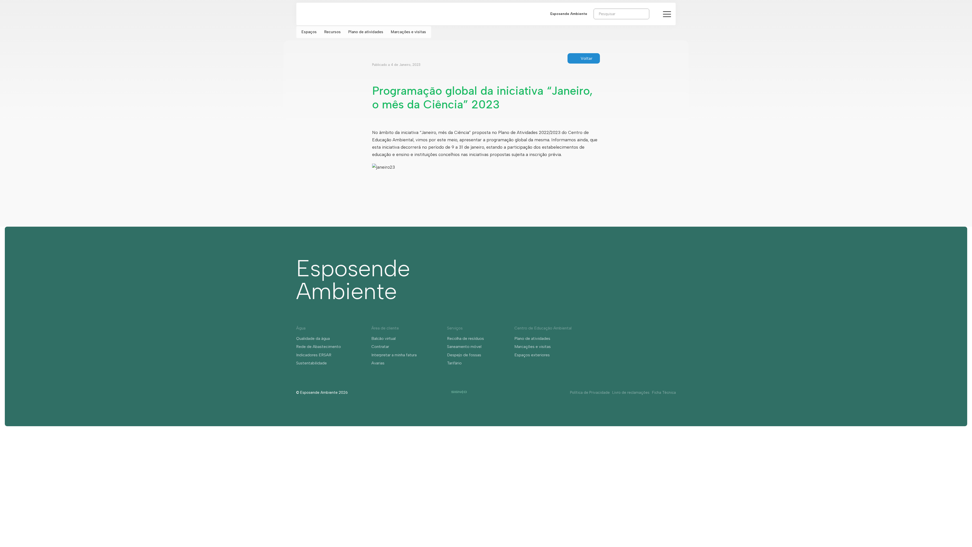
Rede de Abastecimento (318, 346)
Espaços (309, 32)
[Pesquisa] (653, 14)
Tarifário (454, 363)
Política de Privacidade (590, 392)
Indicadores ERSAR (313, 355)
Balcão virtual (383, 338)
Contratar (380, 346)
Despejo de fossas (464, 355)
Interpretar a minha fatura (394, 355)
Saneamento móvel (464, 346)
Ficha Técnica (664, 392)
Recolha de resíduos (465, 338)
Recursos (332, 32)
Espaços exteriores (532, 355)
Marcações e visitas (408, 32)
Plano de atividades (365, 32)
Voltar (586, 58)
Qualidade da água (313, 338)
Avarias (377, 363)
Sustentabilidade (311, 363)
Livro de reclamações (631, 392)
